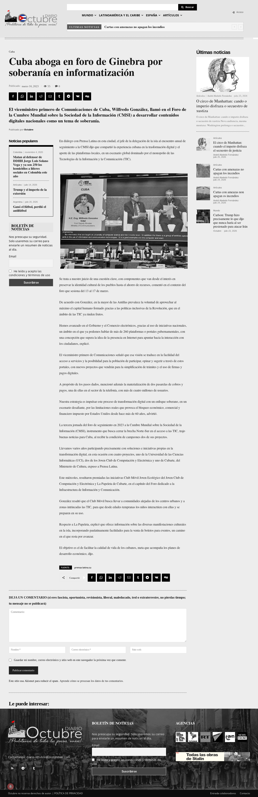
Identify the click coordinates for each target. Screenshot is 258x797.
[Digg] (87, 96)
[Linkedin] (31, 96)
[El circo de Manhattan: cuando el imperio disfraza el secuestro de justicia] (203, 144)
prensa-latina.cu (82, 567)
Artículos (17, 185)
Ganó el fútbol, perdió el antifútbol (29, 208)
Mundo (216, 211)
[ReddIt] (41, 96)
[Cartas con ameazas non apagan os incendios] (203, 193)
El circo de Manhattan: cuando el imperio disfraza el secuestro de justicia (230, 146)
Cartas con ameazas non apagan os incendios (134, 27)
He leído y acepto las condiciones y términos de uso (29, 273)
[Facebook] (13, 96)
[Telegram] (68, 96)
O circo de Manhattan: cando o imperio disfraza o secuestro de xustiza (222, 105)
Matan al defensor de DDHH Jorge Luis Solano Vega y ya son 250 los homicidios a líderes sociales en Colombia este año (30, 167)
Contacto (245, 793)
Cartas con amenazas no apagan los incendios (228, 171)
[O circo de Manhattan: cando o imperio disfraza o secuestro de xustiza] (222, 74)
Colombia (17, 152)
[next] (240, 26)
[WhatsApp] (22, 96)
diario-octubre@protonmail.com (48, 757)
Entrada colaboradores (223, 793)
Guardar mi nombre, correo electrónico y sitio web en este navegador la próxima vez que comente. (70, 660)
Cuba (12, 51)
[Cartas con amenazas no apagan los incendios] (203, 171)
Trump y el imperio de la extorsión (30, 191)
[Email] (50, 96)
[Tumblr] (59, 96)
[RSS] (12, 768)
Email (12, 256)
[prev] (234, 26)
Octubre (28, 129)
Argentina (17, 202)
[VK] (78, 96)
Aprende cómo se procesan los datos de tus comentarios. (92, 681)
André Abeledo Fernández (219, 96)
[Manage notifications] (10, 786)
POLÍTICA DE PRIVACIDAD (68, 793)
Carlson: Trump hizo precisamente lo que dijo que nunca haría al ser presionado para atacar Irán (230, 221)
